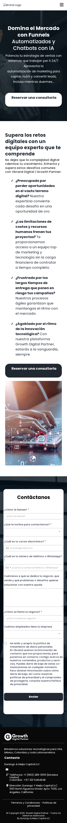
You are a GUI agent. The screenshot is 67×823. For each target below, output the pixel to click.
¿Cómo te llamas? (16, 509)
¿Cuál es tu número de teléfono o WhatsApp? (33, 558)
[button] (62, 5)
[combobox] (33, 532)
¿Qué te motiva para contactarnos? (28, 524)
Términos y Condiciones (25, 802)
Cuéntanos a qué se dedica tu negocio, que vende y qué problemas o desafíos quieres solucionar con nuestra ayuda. (31, 580)
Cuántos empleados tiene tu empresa (28, 626)
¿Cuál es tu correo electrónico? (25, 541)
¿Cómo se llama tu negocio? (23, 612)
